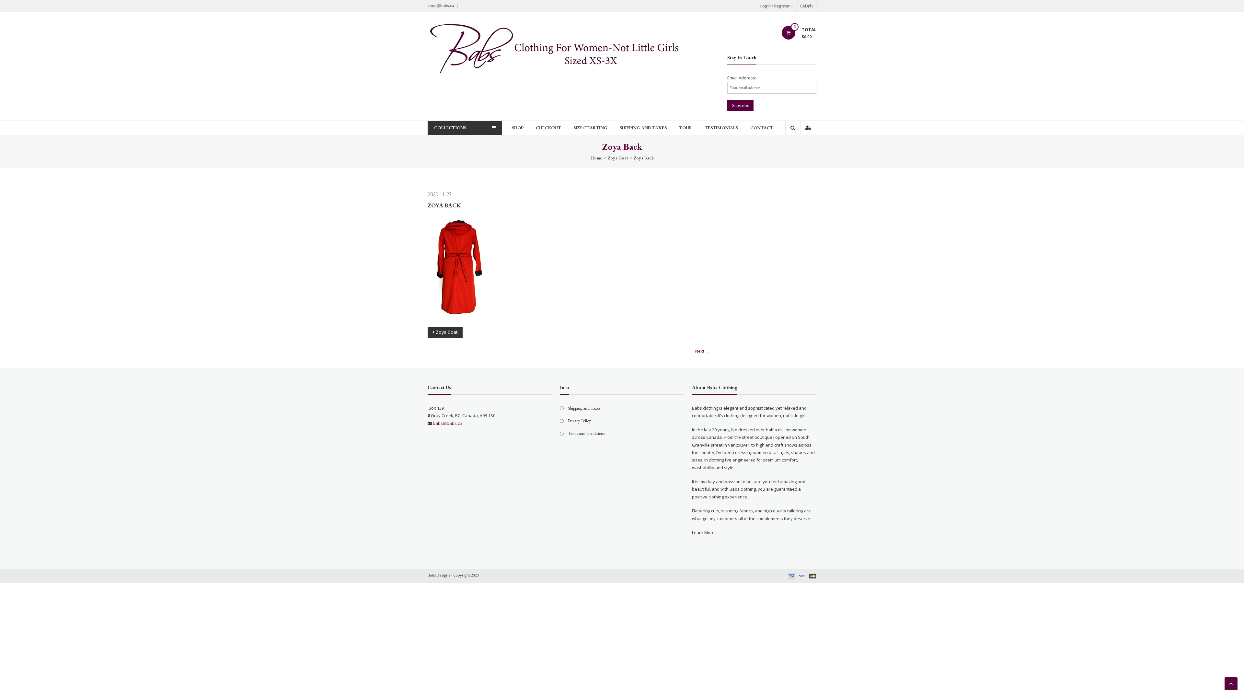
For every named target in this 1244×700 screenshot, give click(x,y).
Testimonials (721, 128)
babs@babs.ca (447, 423)
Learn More (703, 532)
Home (596, 158)
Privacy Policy (579, 421)
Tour (685, 128)
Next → (702, 351)
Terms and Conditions (586, 433)
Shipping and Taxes (643, 128)
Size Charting (590, 128)
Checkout (548, 128)
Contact (761, 128)
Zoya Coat (618, 158)
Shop (518, 128)
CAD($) (806, 6)
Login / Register (775, 6)
